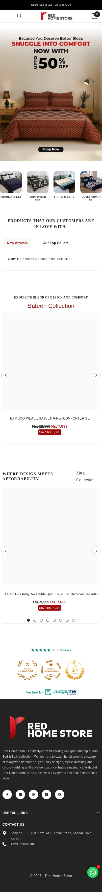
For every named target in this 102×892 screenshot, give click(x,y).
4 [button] (47, 620)
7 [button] (67, 620)
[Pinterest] (33, 794)
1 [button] (28, 620)
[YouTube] (59, 794)
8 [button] (73, 620)
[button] (5, 375)
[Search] (20, 16)
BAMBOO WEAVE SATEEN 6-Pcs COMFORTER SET (51, 418)
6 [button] (60, 620)
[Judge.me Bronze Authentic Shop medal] (27, 670)
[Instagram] (20, 794)
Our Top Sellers (56, 243)
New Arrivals (17, 243)
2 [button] (34, 620)
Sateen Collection (50, 305)
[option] (51, 375)
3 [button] (41, 620)
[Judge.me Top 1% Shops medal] (75, 670)
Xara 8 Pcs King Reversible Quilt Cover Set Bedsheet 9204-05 (51, 594)
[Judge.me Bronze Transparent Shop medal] (51, 670)
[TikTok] (46, 794)
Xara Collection (85, 476)
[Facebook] (7, 794)
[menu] (5, 16)
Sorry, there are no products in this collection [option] (39, 259)
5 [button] (54, 620)
